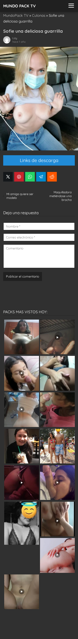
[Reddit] (52, 177)
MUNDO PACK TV (19, 5)
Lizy (14, 38)
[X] (8, 177)
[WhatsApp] (30, 177)
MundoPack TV (15, 15)
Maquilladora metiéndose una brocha (60, 196)
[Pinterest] (19, 177)
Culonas (38, 15)
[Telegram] (41, 177)
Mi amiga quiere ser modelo (19, 196)
